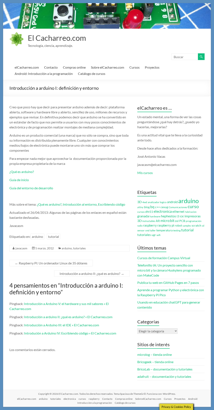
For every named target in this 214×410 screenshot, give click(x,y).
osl (177, 221)
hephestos (168, 216)
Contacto (51, 67)
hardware (155, 216)
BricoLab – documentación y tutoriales (164, 369)
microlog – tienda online (154, 354)
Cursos (134, 67)
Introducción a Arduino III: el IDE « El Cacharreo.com (61, 325)
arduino (37, 236)
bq (152, 207)
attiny (140, 207)
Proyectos (152, 67)
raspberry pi (165, 225)
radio (140, 225)
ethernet (178, 211)
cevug (164, 207)
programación (193, 221)
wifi (158, 235)
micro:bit (167, 220)
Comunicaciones (178, 207)
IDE (182, 216)
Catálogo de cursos (91, 74)
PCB (182, 221)
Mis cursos (145, 173)
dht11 (149, 211)
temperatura (164, 230)
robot (178, 225)
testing (177, 230)
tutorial (53, 236)
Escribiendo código (111, 204)
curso (193, 206)
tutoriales (79, 248)
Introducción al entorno (80, 204)
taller (153, 230)
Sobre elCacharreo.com (107, 67)
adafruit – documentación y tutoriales (164, 376)
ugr (154, 235)
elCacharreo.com (27, 67)
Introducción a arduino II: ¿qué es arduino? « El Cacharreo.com (68, 317)
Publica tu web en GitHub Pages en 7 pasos (168, 282)
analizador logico (157, 202)
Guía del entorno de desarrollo (31, 188)
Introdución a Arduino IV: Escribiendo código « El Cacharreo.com (70, 333)
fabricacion (190, 211)
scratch (196, 225)
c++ (157, 207)
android (172, 202)
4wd (144, 202)
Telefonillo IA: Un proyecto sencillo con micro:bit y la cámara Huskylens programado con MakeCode (169, 270)
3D (139, 202)
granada (143, 216)
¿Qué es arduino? (21, 172)
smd (147, 230)
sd (203, 225)
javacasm (21, 248)
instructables (148, 221)
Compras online (74, 67)
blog (147, 207)
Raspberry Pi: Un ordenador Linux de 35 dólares (51, 263)
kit (158, 221)
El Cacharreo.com (57, 37)
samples (187, 225)
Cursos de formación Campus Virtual (163, 258)
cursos (141, 211)
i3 (178, 216)
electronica (163, 211)
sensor (141, 230)
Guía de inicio (19, 180)
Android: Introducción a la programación (44, 74)
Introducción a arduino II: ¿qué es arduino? (92, 273)
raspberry (150, 225)
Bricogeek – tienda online (155, 362)
